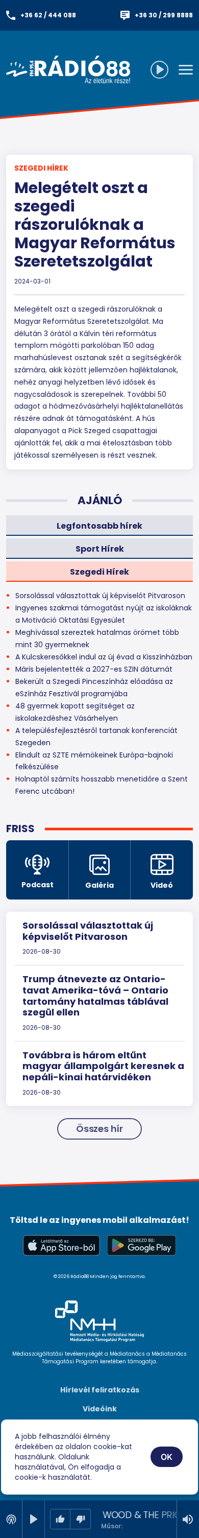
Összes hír (99, 1128)
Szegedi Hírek (41, 168)
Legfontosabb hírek (99, 526)
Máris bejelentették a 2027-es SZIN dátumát (93, 669)
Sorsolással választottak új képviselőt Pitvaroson (87, 931)
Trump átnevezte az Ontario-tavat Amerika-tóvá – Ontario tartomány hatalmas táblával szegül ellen (95, 996)
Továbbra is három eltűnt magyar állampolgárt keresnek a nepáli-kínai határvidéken (103, 1066)
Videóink (100, 1409)
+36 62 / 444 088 (48, 15)
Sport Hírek (100, 549)
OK (167, 1457)
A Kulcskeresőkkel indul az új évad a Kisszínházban (103, 657)
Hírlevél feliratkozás (99, 1390)
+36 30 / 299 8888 (164, 15)
